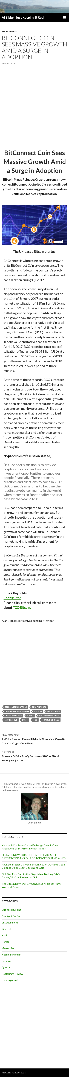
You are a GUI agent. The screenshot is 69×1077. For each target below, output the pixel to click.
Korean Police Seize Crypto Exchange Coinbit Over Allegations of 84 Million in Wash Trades (30, 847)
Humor (5, 941)
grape (30, 715)
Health (5, 935)
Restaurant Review (12, 973)
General (6, 928)
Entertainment (10, 922)
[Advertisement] (34, 107)
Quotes (6, 967)
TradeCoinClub (50, 720)
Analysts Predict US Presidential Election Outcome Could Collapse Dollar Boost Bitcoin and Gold (33, 866)
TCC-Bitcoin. (21, 607)
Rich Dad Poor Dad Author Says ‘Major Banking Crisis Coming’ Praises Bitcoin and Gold (31, 876)
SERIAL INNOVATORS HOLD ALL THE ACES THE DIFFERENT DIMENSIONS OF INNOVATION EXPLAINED (34, 856)
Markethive (9, 31)
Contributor (12, 598)
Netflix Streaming (11, 954)
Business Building (11, 909)
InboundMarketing (49, 715)
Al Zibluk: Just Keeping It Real (23, 17)
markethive (11, 720)
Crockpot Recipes (12, 916)
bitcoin (38, 711)
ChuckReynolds (13, 715)
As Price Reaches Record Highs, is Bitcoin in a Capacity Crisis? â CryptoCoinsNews (33, 739)
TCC (35, 720)
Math (25, 720)
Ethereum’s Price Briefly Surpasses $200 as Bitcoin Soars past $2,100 (31, 756)
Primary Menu (65, 17)
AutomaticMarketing (17, 711)
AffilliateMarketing (16, 707)
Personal (7, 960)
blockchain (53, 711)
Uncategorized (10, 980)
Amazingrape (39, 707)
